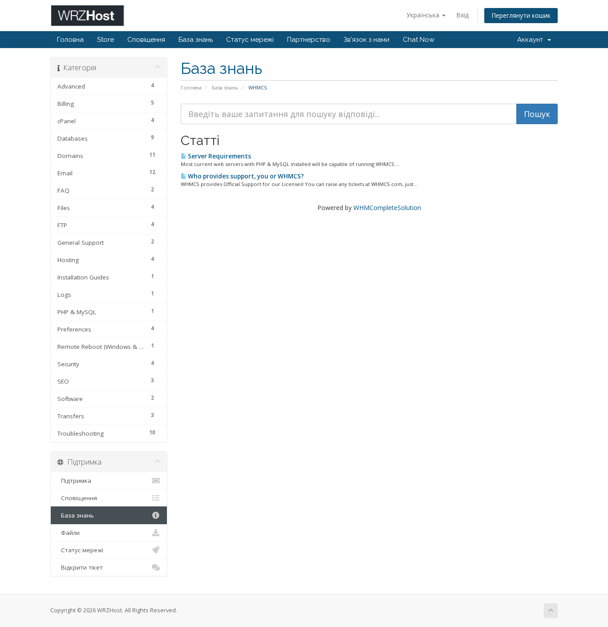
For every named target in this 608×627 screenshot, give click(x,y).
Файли (68, 533)
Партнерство (308, 40)
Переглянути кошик (521, 15)
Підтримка (74, 481)
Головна (70, 40)
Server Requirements (218, 156)
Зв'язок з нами (366, 40)
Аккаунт (532, 40)
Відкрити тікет (80, 567)
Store (105, 40)
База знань (195, 40)
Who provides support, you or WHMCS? (245, 176)
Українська (423, 15)
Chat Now (418, 40)
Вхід (462, 15)
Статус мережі (250, 40)
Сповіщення (146, 40)
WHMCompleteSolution (387, 207)
